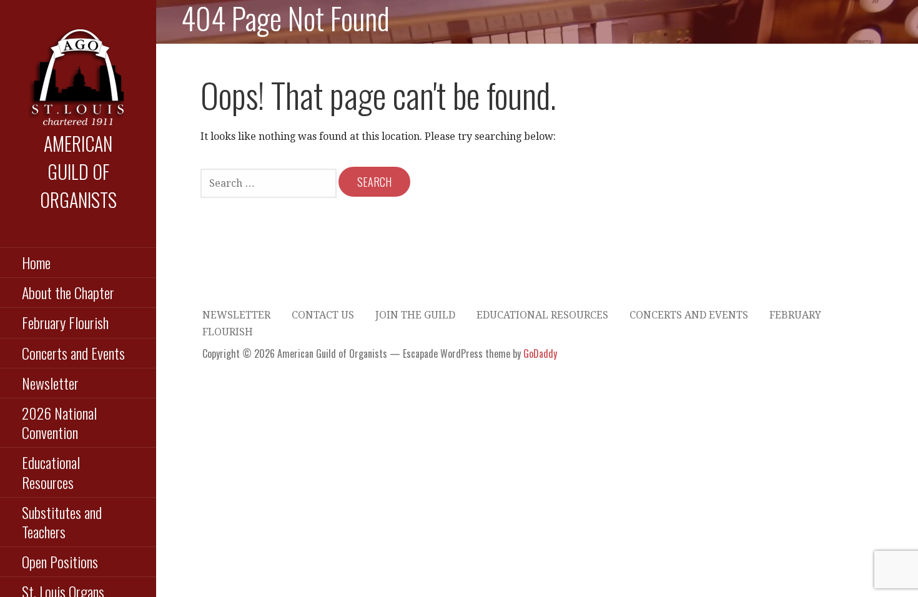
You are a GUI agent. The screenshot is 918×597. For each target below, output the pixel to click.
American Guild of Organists (78, 171)
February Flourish (65, 322)
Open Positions (60, 561)
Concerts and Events (73, 353)
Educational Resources (51, 472)
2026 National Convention (59, 422)
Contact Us (323, 315)
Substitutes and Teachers (62, 522)
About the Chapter (68, 292)
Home (36, 262)
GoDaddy (540, 353)
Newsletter (50, 383)
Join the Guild (415, 315)
